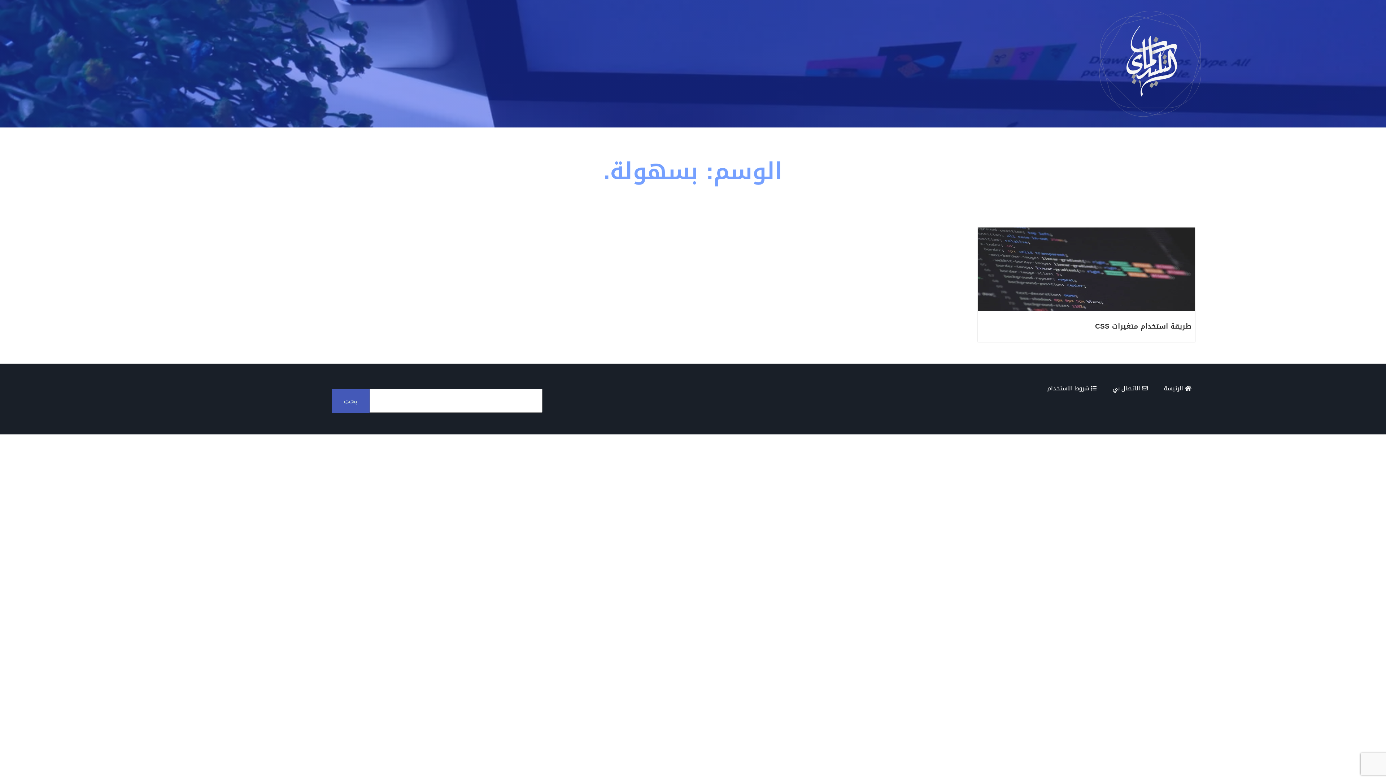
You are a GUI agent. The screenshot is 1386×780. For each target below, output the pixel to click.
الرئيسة (1174, 388)
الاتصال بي (1127, 388)
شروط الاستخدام (1069, 388)
